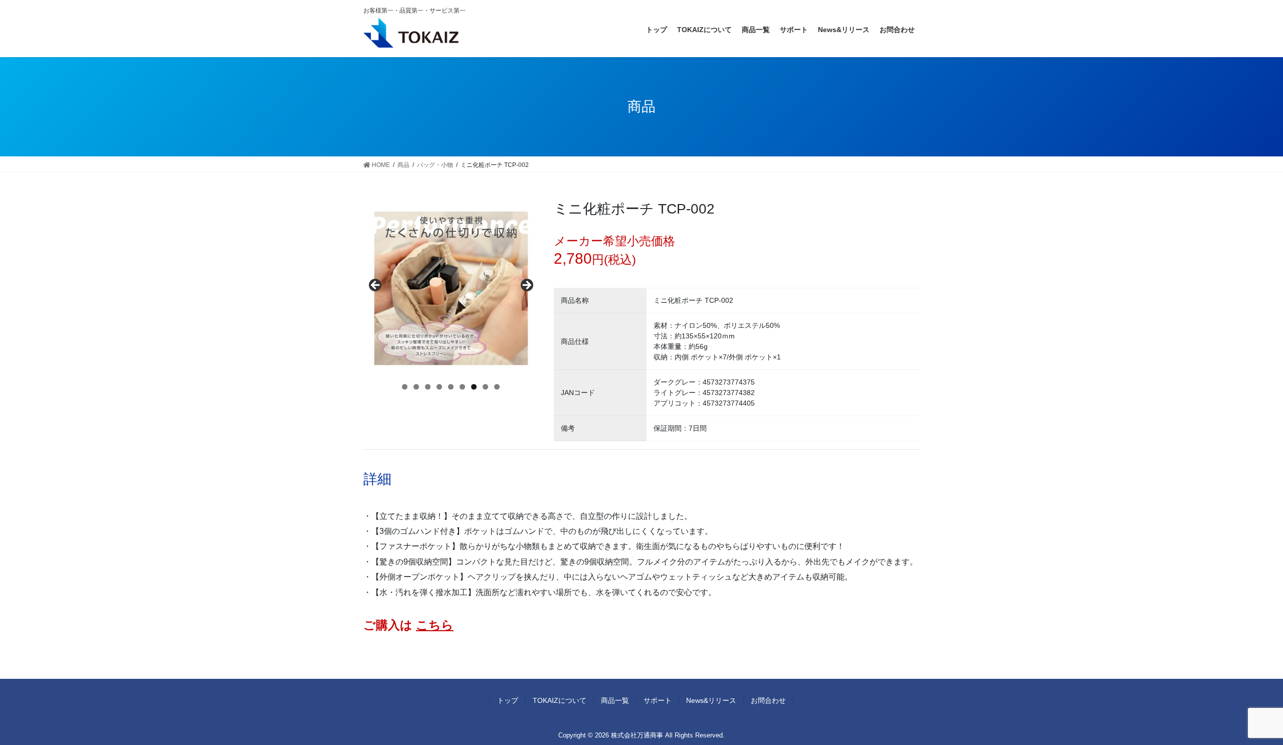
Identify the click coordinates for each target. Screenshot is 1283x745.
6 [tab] (462, 387)
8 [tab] (485, 387)
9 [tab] (497, 387)
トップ (507, 700)
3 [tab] (428, 387)
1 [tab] (404, 387)
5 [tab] (451, 387)
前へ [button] (375, 285)
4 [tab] (439, 387)
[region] (451, 288)
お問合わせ (768, 700)
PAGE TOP (1245, 713)
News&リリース (711, 700)
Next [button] (526, 285)
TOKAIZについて (559, 700)
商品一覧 (615, 700)
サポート (658, 700)
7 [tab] (474, 387)
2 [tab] (416, 387)
